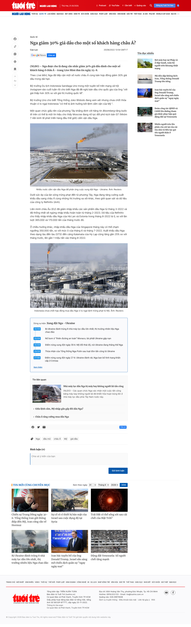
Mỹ (65, 438)
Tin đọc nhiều (145, 53)
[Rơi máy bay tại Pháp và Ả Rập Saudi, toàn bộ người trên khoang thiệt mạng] (144, 63)
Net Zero (69, 14)
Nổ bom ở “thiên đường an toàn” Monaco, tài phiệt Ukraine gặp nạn (78, 338)
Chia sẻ (51, 55)
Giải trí (130, 14)
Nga (38, 438)
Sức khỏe (85, 14)
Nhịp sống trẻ (104, 582)
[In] (15, 62)
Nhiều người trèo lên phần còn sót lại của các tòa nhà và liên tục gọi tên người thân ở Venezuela (166, 130)
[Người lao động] (48, 5)
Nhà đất (147, 582)
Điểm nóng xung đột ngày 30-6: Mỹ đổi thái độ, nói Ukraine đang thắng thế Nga (84, 345)
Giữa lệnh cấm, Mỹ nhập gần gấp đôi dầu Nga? (59, 409)
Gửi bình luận (118, 471)
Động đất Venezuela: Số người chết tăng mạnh (108, 557)
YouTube (115, 5)
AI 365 (145, 14)
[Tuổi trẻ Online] (26, 599)
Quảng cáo (141, 5)
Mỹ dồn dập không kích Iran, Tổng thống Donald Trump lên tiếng (167, 79)
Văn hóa (114, 582)
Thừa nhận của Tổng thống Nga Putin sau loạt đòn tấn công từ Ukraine (80, 351)
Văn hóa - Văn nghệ (117, 14)
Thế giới (51, 582)
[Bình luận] (15, 54)
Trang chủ (10, 582)
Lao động (51, 14)
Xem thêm (38, 367)
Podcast (102, 5)
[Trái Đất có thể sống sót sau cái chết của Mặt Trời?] (109, 500)
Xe (88, 582)
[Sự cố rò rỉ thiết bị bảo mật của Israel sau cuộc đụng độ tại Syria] (69, 500)
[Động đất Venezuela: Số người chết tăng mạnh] (109, 541)
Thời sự (34, 14)
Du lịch (93, 582)
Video (37, 582)
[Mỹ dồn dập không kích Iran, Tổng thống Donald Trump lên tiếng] (144, 79)
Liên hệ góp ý (144, 600)
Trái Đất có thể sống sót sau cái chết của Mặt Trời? (109, 516)
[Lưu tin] (15, 69)
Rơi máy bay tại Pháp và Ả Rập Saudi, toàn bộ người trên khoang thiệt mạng (166, 64)
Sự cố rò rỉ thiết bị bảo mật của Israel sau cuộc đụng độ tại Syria (69, 518)
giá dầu (74, 438)
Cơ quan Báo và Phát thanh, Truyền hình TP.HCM (68, 608)
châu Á (57, 438)
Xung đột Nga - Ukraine (61, 323)
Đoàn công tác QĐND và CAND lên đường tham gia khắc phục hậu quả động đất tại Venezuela (166, 112)
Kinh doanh (71, 582)
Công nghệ (81, 582)
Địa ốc (173, 14)
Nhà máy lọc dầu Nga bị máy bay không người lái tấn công (93, 386)
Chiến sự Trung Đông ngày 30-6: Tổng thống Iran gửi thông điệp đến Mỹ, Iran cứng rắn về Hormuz (30, 520)
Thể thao (138, 14)
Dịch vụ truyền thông (108, 600)
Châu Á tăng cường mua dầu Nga (52, 417)
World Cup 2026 (163, 14)
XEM (124, 485)
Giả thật (164, 582)
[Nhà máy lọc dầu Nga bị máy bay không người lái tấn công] (46, 394)
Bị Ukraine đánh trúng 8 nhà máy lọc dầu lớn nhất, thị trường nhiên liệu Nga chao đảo (30, 559)
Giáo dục (94, 14)
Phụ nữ (152, 14)
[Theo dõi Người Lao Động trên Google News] (38, 55)
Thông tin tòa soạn (55, 605)
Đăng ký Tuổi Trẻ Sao (164, 5)
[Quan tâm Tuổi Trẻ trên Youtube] (166, 592)
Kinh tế (77, 14)
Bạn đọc (60, 14)
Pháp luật (103, 14)
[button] (15, 76)
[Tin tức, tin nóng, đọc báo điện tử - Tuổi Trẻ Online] (26, 5)
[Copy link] (15, 47)
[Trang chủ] (21, 13)
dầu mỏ (47, 438)
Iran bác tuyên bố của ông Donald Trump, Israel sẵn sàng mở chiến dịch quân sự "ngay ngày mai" (167, 95)
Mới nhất (20, 582)
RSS (153, 600)
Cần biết (128, 5)
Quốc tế (42, 14)
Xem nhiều (29, 582)
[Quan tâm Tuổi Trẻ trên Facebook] (173, 592)
